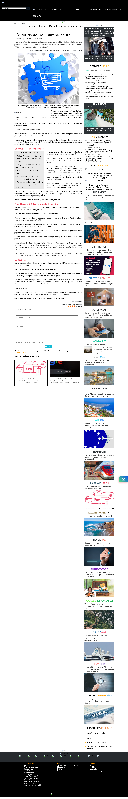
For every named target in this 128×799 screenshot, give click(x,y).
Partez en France (31, 778)
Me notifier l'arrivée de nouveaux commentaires (30, 342)
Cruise (99, 632)
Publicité (93, 767)
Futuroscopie (99, 569)
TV (85, 10)
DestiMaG (28, 771)
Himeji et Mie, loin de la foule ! (97, 223)
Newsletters (74, 10)
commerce (70, 304)
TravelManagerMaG (32, 782)
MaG (99, 513)
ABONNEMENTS (95, 10)
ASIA (89, 739)
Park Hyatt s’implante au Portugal (98, 516)
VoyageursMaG (30, 783)
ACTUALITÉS (43, 10)
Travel (99, 664)
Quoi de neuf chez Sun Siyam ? (99, 107)
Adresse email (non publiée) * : (24, 317)
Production (99, 389)
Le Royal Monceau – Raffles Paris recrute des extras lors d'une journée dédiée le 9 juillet (99, 670)
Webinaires (99, 341)
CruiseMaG (28, 769)
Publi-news (99, 192)
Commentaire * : (20, 326)
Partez (99, 278)
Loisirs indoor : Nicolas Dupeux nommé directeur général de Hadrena (99, 87)
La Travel (99, 483)
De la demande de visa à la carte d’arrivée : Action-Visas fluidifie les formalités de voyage (98, 315)
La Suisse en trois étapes (94, 345)
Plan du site (62, 767)
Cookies (60, 771)
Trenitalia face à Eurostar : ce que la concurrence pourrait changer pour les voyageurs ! (99, 457)
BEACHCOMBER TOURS (97, 742)
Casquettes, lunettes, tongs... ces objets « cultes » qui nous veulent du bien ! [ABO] (99, 575)
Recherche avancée (8, 11)
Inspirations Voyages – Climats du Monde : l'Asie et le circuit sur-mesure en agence (100, 187)
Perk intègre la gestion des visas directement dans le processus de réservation (98, 701)
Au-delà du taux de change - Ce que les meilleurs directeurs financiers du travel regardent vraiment (99, 33)
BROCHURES (99, 728)
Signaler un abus (21, 352)
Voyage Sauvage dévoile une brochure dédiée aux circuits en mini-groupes (99, 91)
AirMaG (27, 765)
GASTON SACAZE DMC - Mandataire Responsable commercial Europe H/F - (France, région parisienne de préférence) (100, 143)
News (87, 71)
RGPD (59, 769)
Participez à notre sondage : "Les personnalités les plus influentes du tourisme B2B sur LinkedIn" (98, 252)
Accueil (15, 23)
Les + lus (94, 71)
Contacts (37, 16)
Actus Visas (99, 310)
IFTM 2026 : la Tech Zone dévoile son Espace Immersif (31, 381)
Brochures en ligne (31, 767)
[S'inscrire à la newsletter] (123, 479)
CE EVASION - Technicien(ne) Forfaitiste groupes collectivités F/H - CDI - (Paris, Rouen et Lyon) (99, 151)
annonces (99, 137)
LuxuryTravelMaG (31, 776)
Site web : (18, 322)
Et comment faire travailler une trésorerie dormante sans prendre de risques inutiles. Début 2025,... (99, 58)
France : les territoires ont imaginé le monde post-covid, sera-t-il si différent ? (29, 184)
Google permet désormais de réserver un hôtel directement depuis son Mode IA (65, 381)
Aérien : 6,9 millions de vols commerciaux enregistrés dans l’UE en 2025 (99, 96)
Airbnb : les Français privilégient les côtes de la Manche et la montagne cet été (98, 284)
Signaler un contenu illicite (67, 765)
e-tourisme (78, 304)
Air (99, 420)
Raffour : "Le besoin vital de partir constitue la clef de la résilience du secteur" (28, 158)
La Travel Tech (23, 23)
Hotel (99, 540)
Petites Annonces (113, 10)
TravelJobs (28, 780)
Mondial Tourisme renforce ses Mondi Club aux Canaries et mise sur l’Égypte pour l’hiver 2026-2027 (99, 76)
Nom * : (18, 313)
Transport (99, 452)
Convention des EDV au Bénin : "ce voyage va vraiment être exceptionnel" (50, 26)
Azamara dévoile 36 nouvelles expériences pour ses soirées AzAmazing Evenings (96, 82)
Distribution (99, 247)
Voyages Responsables (33, 785)
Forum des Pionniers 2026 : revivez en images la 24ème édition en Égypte (99, 176)
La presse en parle (97, 771)
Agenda (93, 769)
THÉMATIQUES (58, 10)
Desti (99, 357)
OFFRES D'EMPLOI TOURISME (94, 147)
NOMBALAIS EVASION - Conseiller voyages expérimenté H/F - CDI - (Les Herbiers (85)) (99, 158)
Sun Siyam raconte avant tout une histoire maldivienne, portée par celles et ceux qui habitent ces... (99, 130)
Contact (93, 765)
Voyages (100, 601)
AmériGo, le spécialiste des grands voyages (97, 734)
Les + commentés (104, 71)
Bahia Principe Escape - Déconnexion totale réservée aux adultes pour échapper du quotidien (99, 198)
